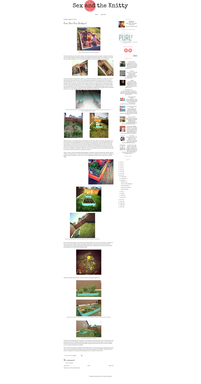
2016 (121, 167)
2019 (121, 162)
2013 (121, 173)
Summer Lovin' (124, 182)
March (122, 195)
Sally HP (132, 21)
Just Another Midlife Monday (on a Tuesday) (132, 127)
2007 (121, 206)
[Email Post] (82, 355)
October (123, 176)
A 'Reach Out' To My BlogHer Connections (132, 145)
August (122, 180)
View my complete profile (131, 26)
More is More (132, 61)
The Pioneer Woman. (84, 83)
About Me (103, 14)
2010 (121, 201)
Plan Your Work (131, 117)
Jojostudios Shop (99, 376)
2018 (121, 164)
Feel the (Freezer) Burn (126, 187)
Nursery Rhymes (124, 189)
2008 (121, 205)
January (123, 197)
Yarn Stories (131, 135)
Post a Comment (69, 363)
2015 (121, 169)
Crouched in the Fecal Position (132, 107)
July (122, 191)
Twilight (131, 80)
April (122, 193)
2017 (121, 166)
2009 (121, 203)
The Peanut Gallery (125, 185)
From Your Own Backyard (126, 183)
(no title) (132, 71)
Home (96, 14)
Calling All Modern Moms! (132, 97)
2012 (121, 175)
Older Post (111, 365)
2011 (121, 199)
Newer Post (66, 365)
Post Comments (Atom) (75, 368)
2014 (121, 171)
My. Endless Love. (128, 89)
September (123, 178)
